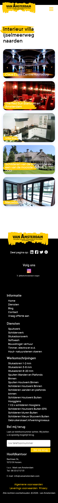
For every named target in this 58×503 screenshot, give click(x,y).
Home (11, 301)
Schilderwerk (16, 333)
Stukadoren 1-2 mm (19, 363)
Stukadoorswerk (18, 336)
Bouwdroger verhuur (20, 344)
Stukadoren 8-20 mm (20, 371)
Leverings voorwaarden (24, 488)
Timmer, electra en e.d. (22, 348)
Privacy (43, 488)
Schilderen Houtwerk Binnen (25, 386)
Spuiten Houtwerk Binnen (23, 382)
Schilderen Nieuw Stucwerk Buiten (28, 416)
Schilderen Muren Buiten (23, 413)
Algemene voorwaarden (28, 484)
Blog (10, 308)
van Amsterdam (19, 7)
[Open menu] (51, 9)
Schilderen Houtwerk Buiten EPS (27, 409)
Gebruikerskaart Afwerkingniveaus (28, 420)
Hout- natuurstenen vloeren (25, 351)
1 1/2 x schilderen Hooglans (24, 405)
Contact (13, 312)
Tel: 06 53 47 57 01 (15, 471)
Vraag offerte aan (18, 316)
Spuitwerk (14, 329)
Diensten (13, 304)
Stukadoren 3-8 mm (20, 367)
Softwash (13, 340)
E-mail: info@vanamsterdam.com (23, 476)
